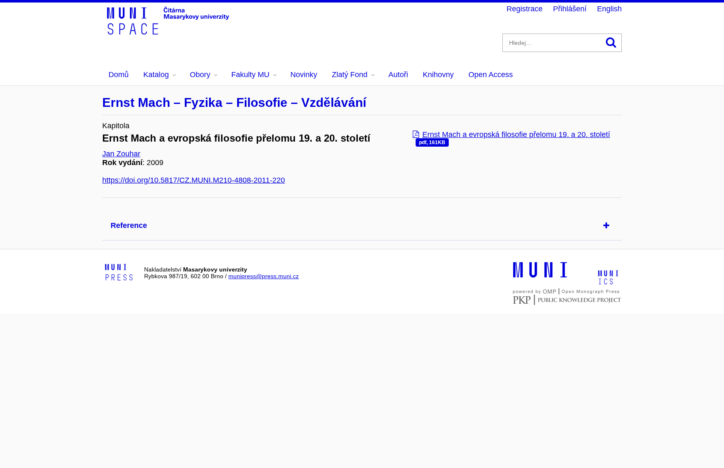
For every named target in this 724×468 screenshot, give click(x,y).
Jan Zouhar (121, 154)
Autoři (398, 74)
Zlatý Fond (349, 74)
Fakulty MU (250, 74)
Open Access (490, 74)
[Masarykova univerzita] (540, 276)
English (609, 9)
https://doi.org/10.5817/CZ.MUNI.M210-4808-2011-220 (193, 180)
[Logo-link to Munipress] (119, 273)
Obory (200, 74)
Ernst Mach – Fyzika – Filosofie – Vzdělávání (234, 102)
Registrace (525, 9)
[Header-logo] (169, 32)
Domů (119, 74)
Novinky (303, 74)
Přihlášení (570, 9)
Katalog (156, 74)
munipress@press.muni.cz (263, 276)
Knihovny (438, 74)
